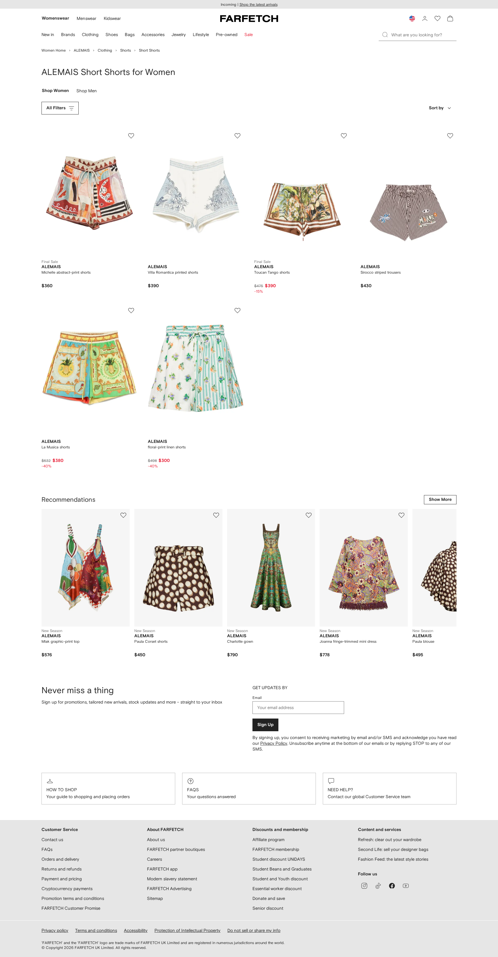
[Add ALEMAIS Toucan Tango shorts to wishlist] (343, 135)
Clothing (105, 50)
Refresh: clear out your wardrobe (389, 839)
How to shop (61, 789)
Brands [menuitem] (68, 34)
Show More (440, 499)
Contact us (52, 839)
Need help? (340, 789)
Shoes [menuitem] (111, 34)
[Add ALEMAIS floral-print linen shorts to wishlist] (237, 310)
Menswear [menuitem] (86, 18)
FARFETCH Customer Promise (71, 908)
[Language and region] (412, 18)
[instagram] (364, 885)
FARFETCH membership (275, 849)
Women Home (54, 50)
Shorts (125, 50)
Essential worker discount (277, 888)
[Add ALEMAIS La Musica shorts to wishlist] (131, 310)
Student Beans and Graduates (282, 869)
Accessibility (136, 930)
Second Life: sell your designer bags (393, 849)
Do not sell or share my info (253, 930)
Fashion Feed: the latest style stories (393, 859)
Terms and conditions (96, 930)
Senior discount (267, 908)
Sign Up (265, 725)
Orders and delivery (60, 859)
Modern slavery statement (172, 879)
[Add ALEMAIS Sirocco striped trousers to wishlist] (450, 135)
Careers (154, 859)
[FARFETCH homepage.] (249, 18)
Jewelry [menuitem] (178, 34)
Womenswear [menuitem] (55, 18)
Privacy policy (55, 930)
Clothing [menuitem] (90, 34)
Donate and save (268, 898)
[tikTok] (378, 885)
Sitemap (155, 898)
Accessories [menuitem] (153, 34)
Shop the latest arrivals (258, 4)
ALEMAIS (82, 50)
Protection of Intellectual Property (187, 930)
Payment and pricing (62, 879)
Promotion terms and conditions (73, 898)
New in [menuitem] (48, 34)
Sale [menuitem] (248, 34)
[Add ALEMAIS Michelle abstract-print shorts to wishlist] (131, 135)
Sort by (436, 108)
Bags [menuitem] (130, 34)
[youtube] (405, 885)
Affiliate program (268, 839)
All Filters (56, 108)
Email (257, 698)
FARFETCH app (162, 869)
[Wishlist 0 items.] (437, 18)
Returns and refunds (62, 869)
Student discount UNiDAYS (278, 859)
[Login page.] (424, 18)
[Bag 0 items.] (450, 18)
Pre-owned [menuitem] (226, 34)
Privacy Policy (273, 743)
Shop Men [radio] (86, 92)
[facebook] (392, 885)
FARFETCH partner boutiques (176, 849)
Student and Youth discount (280, 879)
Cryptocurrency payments (67, 888)
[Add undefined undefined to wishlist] (123, 515)
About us (156, 839)
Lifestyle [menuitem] (201, 34)
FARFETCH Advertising (169, 888)
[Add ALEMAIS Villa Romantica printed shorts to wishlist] (237, 135)
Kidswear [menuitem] (112, 18)
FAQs (193, 789)
